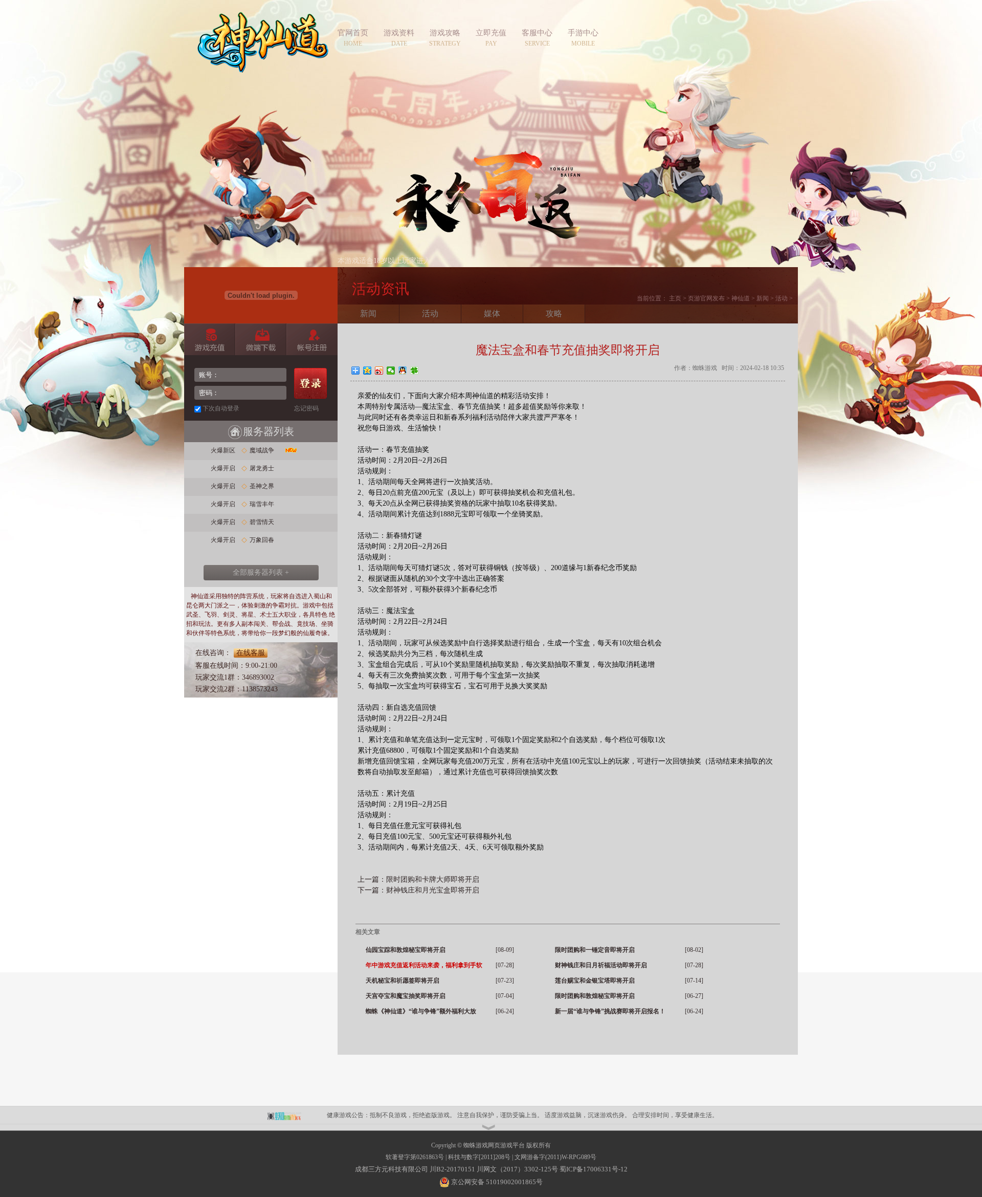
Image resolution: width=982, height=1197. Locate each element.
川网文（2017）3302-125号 (517, 1169)
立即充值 (491, 33)
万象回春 (262, 539)
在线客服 (250, 653)
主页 (675, 298)
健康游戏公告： (348, 1115)
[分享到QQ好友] (402, 370)
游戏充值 (209, 339)
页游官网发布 (706, 298)
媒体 (492, 313)
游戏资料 (399, 33)
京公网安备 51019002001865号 (496, 1182)
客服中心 (537, 33)
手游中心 (583, 33)
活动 (781, 298)
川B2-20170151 (452, 1169)
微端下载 (260, 339)
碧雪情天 (262, 522)
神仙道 (263, 48)
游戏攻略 (445, 33)
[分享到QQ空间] (367, 370)
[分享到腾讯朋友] (414, 370)
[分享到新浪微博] (379, 370)
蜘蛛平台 (289, 1114)
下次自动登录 (221, 408)
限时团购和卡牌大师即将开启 (432, 879)
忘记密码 (306, 408)
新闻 (762, 298)
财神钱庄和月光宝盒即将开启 (432, 890)
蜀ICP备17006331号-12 (594, 1169)
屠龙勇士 (262, 468)
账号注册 (311, 339)
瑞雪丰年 (262, 504)
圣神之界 (262, 486)
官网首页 (353, 33)
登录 (310, 383)
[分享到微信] (391, 370)
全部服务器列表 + (261, 572)
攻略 (554, 313)
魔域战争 (262, 450)
